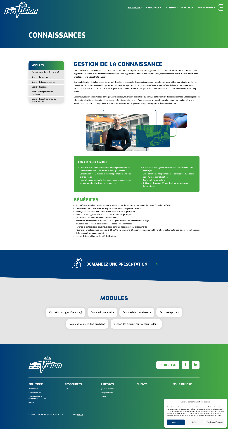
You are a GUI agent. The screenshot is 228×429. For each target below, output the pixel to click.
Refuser (195, 422)
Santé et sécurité (35, 393)
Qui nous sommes (107, 389)
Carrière (104, 397)
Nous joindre (206, 7)
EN (221, 7)
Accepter (175, 422)
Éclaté (80, 414)
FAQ (66, 389)
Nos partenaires (107, 393)
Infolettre (168, 365)
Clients (171, 7)
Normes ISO (33, 389)
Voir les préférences (215, 422)
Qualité (31, 403)
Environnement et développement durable (37, 398)
